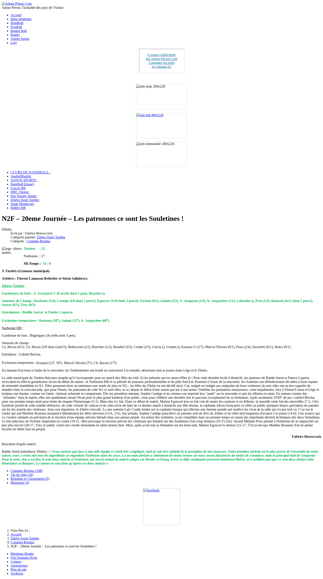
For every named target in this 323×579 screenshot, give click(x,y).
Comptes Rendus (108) (27, 471)
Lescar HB (18, 188)
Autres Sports (20, 39)
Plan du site (19, 569)
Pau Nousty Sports (23, 196)
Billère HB (18, 208)
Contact (16, 561)
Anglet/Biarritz (21, 176)
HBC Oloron (20, 192)
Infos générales (21, 19)
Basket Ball (19, 31)
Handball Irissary (22, 184)
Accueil (16, 15)
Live (14, 43)
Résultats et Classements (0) (30, 479)
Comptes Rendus (38, 241)
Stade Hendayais (22, 204)
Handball (17, 23)
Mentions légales (22, 554)
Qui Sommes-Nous (24, 557)
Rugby (15, 35)
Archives (17, 573)
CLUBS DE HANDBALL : (30, 172)
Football (16, 27)
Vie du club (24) (22, 475)
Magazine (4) (20, 482)
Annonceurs (19, 565)
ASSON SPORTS (23, 180)
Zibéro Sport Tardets (25, 200)
